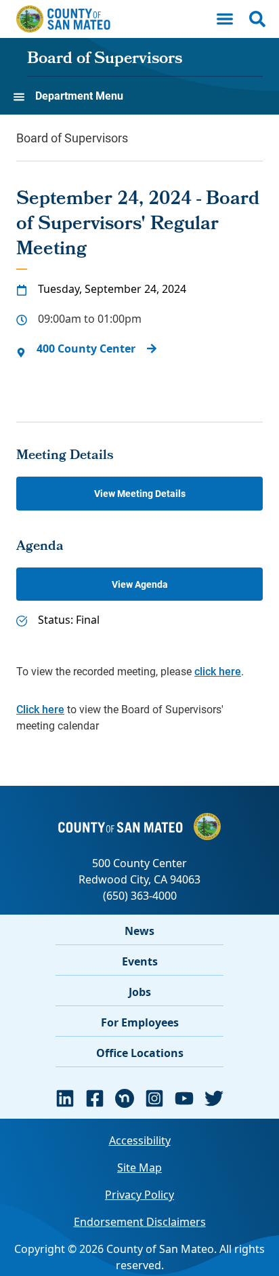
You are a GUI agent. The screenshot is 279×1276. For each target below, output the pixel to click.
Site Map (139, 1167)
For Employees (140, 1022)
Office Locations (140, 1052)
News (139, 930)
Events (140, 961)
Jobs (140, 991)
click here (217, 671)
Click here (40, 709)
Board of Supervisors (104, 59)
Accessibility (140, 1140)
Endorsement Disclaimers (140, 1221)
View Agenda (140, 584)
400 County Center (86, 348)
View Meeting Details (140, 493)
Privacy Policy (139, 1194)
